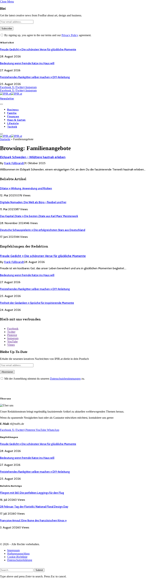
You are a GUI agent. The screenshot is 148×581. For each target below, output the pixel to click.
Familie (12, 113)
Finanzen (13, 116)
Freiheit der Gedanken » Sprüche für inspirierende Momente (37, 303)
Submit (39, 570)
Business (13, 109)
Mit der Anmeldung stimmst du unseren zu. (44, 378)
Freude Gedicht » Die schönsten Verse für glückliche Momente (38, 49)
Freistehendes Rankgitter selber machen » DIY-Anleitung (35, 77)
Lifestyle (13, 123)
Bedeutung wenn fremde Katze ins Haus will (27, 63)
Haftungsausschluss (18, 553)
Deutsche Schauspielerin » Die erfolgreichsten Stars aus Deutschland (42, 230)
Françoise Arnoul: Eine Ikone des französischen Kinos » (33, 520)
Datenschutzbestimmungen (65, 378)
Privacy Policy (70, 35)
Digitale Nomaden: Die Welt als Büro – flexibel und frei (33, 202)
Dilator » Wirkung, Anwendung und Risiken (26, 188)
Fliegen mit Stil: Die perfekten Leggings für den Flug (32, 492)
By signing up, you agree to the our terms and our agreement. (47, 35)
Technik (12, 126)
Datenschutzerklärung (19, 560)
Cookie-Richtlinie (17, 556)
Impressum (13, 550)
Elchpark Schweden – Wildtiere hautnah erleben (33, 157)
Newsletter (7, 98)
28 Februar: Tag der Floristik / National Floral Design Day (34, 506)
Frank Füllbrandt (14, 163)
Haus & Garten (16, 119)
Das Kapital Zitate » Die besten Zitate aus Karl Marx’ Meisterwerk (39, 216)
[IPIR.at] (11, 93)
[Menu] (1, 104)
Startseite (5, 139)
